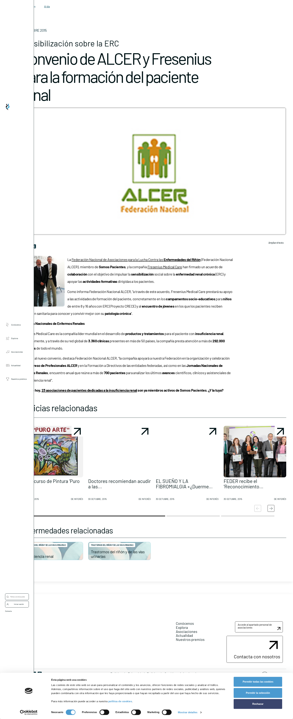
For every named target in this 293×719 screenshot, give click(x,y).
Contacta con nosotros (257, 656)
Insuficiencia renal (38, 556)
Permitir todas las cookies (258, 681)
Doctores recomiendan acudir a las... (119, 483)
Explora (14, 338)
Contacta (8, 611)
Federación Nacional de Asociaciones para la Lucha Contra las (136, 259)
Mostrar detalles (187, 712)
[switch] (104, 712)
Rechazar (257, 703)
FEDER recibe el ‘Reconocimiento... (243, 483)
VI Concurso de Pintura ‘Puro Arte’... (50, 483)
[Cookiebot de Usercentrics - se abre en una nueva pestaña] (29, 712)
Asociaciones (17, 351)
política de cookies (120, 701)
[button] (51, 464)
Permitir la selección (258, 692)
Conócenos (16, 324)
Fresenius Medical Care (165, 267)
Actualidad (16, 365)
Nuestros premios (19, 379)
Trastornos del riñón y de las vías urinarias (44, 545)
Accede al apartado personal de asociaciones (255, 626)
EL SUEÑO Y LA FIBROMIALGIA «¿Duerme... (184, 483)
